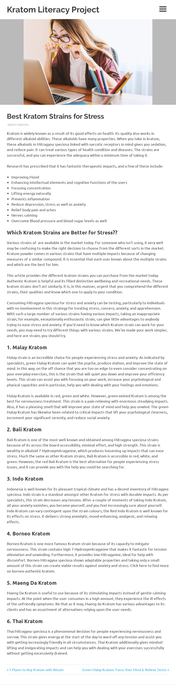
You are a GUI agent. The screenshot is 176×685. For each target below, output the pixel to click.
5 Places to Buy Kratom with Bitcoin (36, 669)
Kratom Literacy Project (53, 9)
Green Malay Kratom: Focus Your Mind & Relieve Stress (124, 669)
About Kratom (18, 124)
